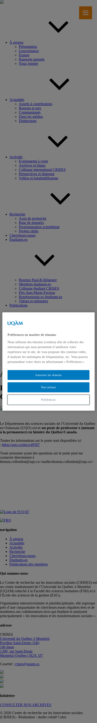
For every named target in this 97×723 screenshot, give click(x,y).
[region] (48, 361)
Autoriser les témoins (48, 375)
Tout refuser (48, 387)
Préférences (48, 399)
